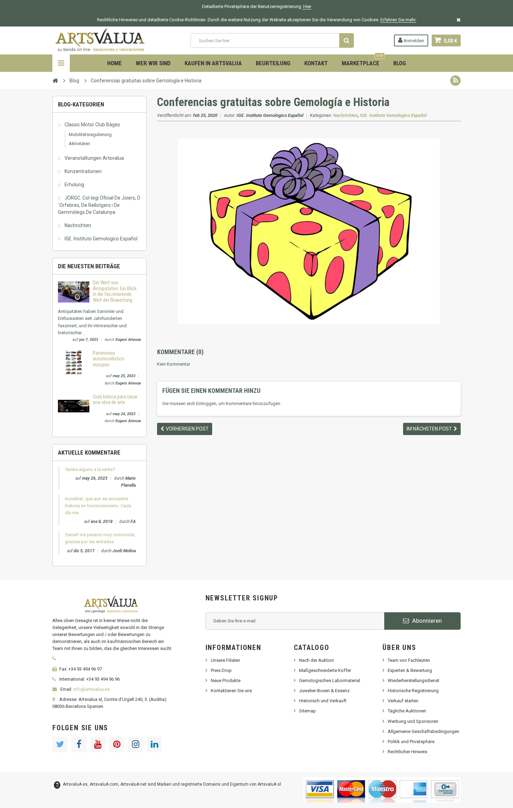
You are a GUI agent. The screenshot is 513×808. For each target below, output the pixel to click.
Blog (399, 63)
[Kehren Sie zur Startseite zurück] (55, 80)
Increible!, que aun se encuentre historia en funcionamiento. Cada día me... (98, 505)
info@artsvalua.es (91, 689)
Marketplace (362, 60)
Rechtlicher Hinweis (407, 751)
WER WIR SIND (153, 63)
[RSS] (455, 80)
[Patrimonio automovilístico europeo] (73, 362)
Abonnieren (426, 620)
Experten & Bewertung (410, 670)
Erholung (74, 184)
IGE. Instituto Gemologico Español (101, 238)
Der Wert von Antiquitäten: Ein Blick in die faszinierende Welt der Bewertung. (115, 291)
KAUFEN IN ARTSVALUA (213, 63)
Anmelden (413, 40)
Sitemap (307, 710)
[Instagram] (135, 744)
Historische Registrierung (413, 690)
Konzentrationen (83, 171)
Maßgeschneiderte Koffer (325, 670)
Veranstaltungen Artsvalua (94, 158)
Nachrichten (78, 225)
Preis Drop (221, 670)
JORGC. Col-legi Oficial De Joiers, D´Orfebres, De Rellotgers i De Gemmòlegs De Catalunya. (99, 205)
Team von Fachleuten (409, 660)
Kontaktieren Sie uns (231, 690)
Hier (306, 6)
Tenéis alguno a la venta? (90, 469)
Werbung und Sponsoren (413, 721)
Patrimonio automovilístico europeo (109, 359)
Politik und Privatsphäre (411, 741)
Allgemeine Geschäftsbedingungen (423, 731)
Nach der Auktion (316, 660)
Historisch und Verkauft (323, 700)
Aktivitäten (79, 143)
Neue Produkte (225, 680)
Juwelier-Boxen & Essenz (324, 690)
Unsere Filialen (225, 660)
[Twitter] (60, 744)
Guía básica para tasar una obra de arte (115, 400)
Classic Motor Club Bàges (92, 124)
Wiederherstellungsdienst (413, 680)
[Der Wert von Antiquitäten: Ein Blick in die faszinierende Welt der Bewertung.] (73, 291)
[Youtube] (97, 744)
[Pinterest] (116, 744)
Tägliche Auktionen (407, 710)
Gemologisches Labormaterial (329, 680)
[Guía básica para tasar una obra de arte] (73, 405)
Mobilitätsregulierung (90, 134)
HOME (114, 63)
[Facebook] (79, 744)
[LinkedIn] (154, 744)
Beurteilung (273, 63)
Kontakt (316, 63)
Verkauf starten (403, 700)
